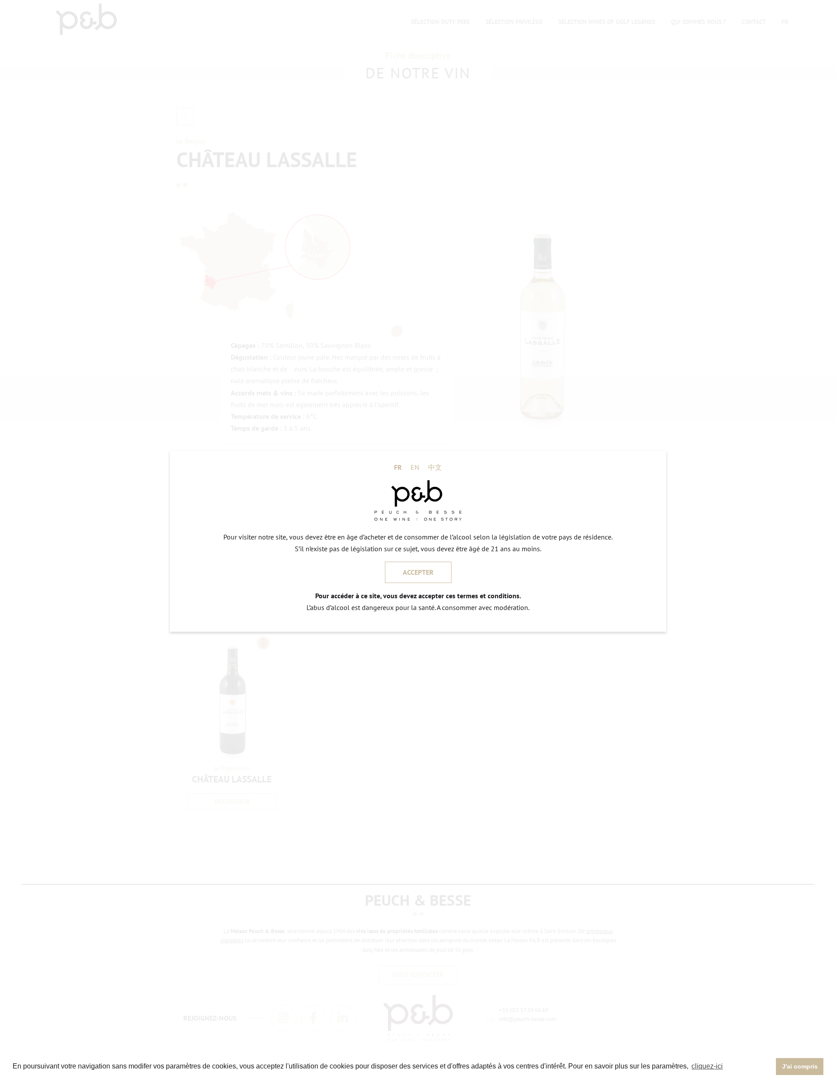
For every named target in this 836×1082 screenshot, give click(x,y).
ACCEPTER (418, 572)
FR (398, 466)
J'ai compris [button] (800, 1066)
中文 (435, 466)
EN (415, 466)
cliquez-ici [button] (707, 1066)
